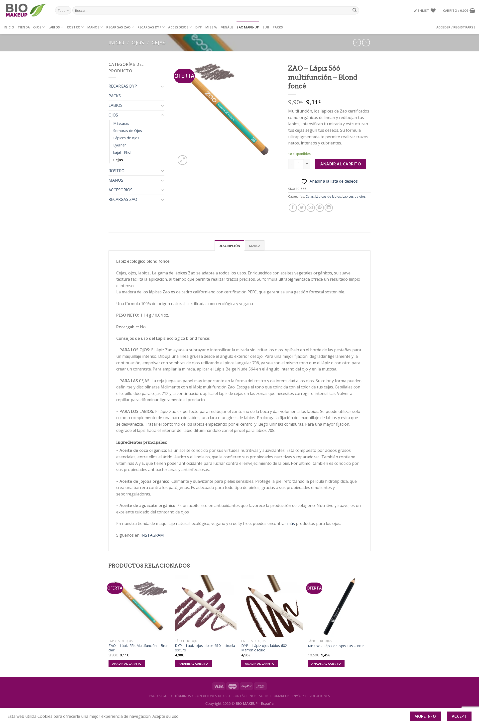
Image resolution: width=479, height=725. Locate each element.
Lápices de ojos (354, 196)
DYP (198, 27)
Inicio (9, 27)
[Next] (369, 626)
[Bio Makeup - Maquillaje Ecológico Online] (26, 10)
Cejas (158, 42)
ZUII (265, 27)
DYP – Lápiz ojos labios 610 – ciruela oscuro (205, 648)
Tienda (24, 27)
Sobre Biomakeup (274, 696)
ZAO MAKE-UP (248, 27)
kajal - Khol (122, 152)
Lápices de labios (328, 196)
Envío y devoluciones (311, 696)
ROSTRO (74, 27)
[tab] (229, 245)
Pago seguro (160, 696)
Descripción (229, 245)
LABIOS (54, 27)
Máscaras (121, 123)
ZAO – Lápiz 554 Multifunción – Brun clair (138, 648)
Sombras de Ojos (127, 130)
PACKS (278, 27)
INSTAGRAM (152, 535)
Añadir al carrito (340, 164)
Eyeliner (119, 145)
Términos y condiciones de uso (202, 696)
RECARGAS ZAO (118, 27)
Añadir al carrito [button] (127, 663)
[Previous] (109, 626)
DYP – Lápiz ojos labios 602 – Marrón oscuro (265, 648)
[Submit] (354, 10)
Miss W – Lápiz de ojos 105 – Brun (336, 646)
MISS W (211, 27)
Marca (254, 245)
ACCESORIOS (178, 27)
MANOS (93, 27)
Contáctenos (245, 696)
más (291, 523)
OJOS (37, 27)
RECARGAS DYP (149, 27)
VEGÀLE (227, 27)
